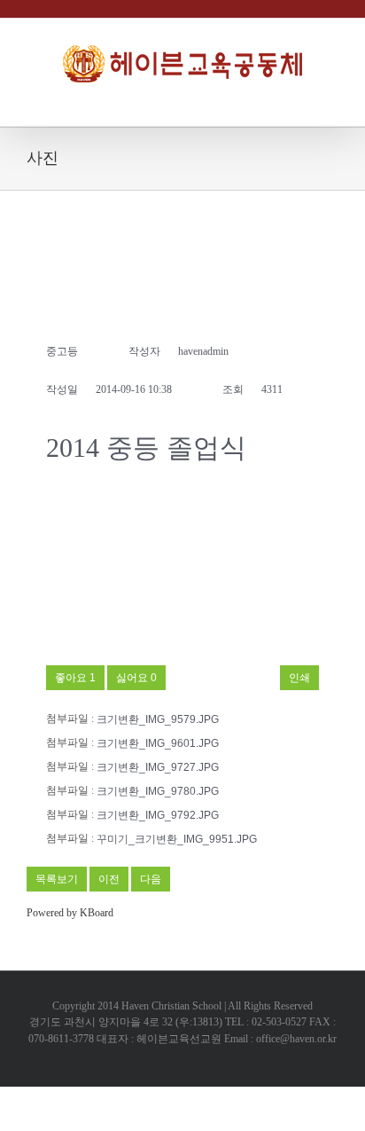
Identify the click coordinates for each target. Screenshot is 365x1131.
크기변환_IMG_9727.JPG (158, 767)
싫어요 (136, 678)
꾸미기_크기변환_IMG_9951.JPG (177, 839)
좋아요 (75, 678)
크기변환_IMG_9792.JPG (158, 815)
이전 (109, 879)
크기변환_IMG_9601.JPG (158, 743)
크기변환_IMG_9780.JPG (158, 791)
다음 (150, 879)
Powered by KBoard (70, 913)
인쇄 (299, 678)
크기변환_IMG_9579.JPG (158, 719)
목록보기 (56, 879)
